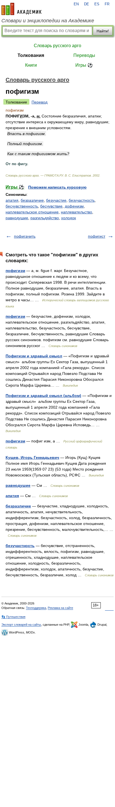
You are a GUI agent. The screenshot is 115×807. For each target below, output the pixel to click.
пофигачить (24, 236)
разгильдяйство (44, 218)
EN (76, 4)
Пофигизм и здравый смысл (34, 356)
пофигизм (15, 270)
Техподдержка (36, 608)
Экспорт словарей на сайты (21, 624)
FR (107, 4)
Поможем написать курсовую (57, 187)
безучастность (82, 200)
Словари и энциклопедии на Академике (47, 20)
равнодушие (17, 218)
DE (86, 4)
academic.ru (21, 9)
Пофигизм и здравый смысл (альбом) (43, 395)
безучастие (56, 200)
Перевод (39, 102)
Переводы (84, 55)
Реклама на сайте (60, 608)
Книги (31, 65)
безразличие (32, 200)
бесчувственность (22, 206)
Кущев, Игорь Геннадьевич (32, 457)
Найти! (103, 31)
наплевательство (76, 212)
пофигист (96, 236)
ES (96, 4)
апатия (12, 200)
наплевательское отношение (32, 212)
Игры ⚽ (84, 65)
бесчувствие (51, 206)
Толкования (31, 55)
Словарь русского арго (57, 45)
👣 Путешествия (13, 616)
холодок (68, 218)
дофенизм (74, 206)
